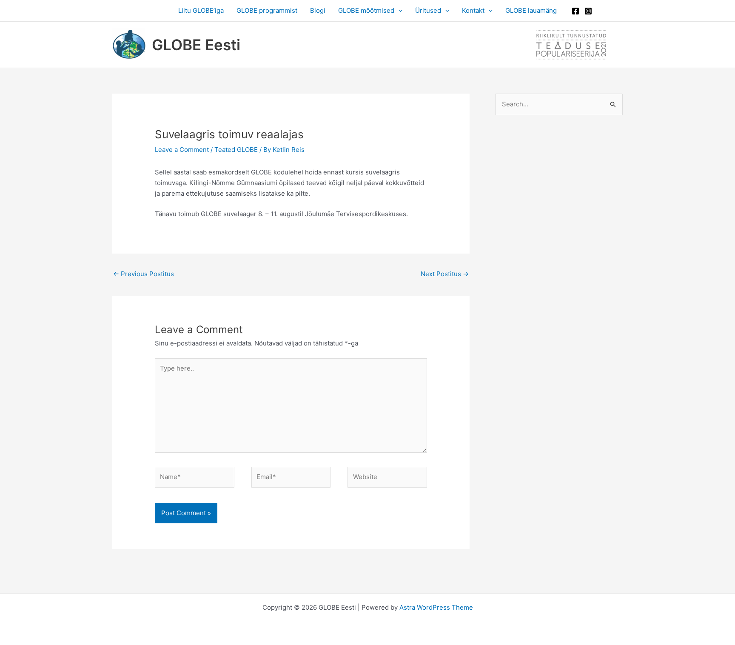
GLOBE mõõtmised (366, 10)
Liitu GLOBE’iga (201, 10)
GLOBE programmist (266, 10)
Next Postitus (445, 274)
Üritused (428, 10)
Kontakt (473, 10)
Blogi (317, 10)
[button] (398, 10)
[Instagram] (588, 11)
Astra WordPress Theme (436, 607)
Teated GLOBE (236, 150)
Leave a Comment (182, 150)
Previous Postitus (143, 274)
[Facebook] (575, 11)
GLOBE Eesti (196, 45)
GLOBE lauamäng (531, 10)
